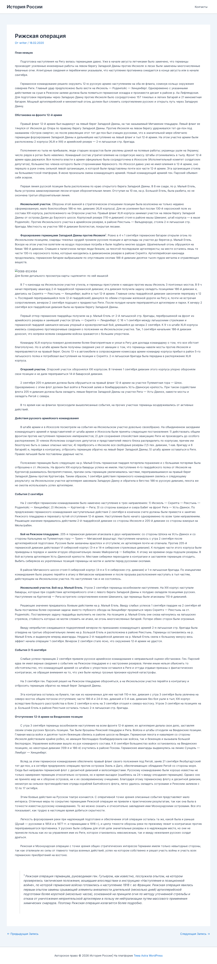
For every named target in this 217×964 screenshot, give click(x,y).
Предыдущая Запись (22, 933)
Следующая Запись (195, 933)
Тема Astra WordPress (148, 955)
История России (25, 6)
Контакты (201, 6)
